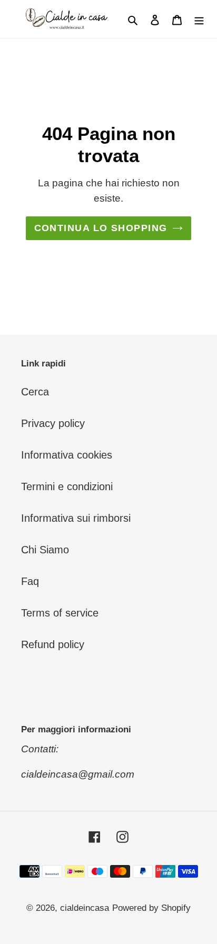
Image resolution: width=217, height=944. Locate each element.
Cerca (35, 392)
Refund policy (52, 644)
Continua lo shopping (100, 228)
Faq (30, 581)
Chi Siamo (45, 549)
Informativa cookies (66, 455)
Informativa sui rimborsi (76, 518)
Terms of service (59, 613)
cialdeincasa (84, 908)
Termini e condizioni (67, 486)
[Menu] (199, 19)
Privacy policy (53, 423)
